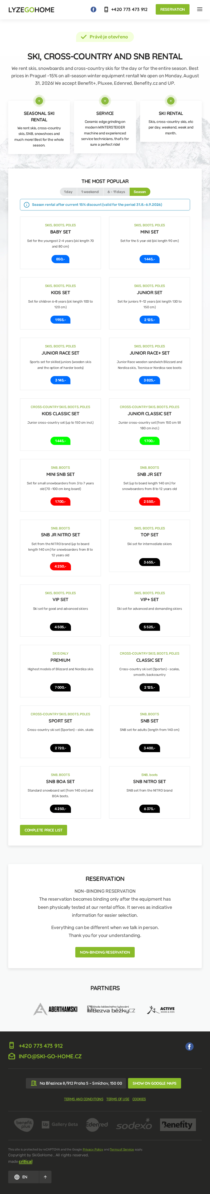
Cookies (139, 1099)
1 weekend (90, 192)
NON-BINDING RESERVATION (105, 952)
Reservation (172, 9)
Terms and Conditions (83, 1099)
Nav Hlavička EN (200, 9)
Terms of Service (122, 1149)
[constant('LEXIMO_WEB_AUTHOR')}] (26, 1161)
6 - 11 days (116, 192)
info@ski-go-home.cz (49, 1056)
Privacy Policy (93, 1149)
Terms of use (117, 1099)
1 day (68, 192)
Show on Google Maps (154, 1083)
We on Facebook (93, 9)
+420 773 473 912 (129, 9)
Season (140, 192)
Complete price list (43, 830)
